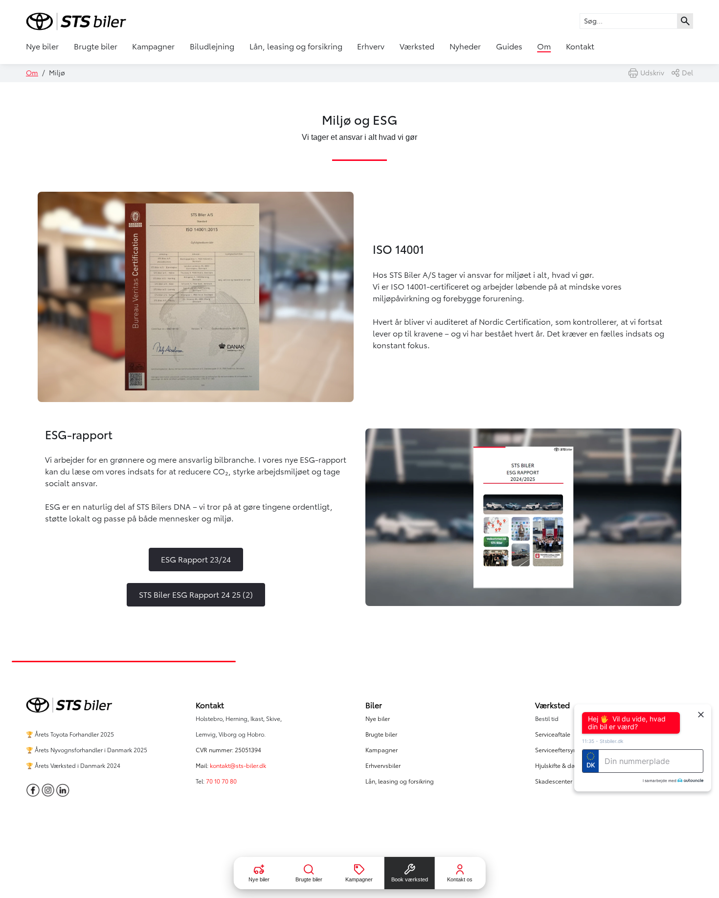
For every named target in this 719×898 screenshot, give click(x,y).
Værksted (417, 46)
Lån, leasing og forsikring (295, 46)
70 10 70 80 (222, 781)
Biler (373, 705)
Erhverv (370, 46)
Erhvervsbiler (383, 765)
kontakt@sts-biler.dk (238, 765)
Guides (509, 46)
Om (544, 46)
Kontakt (580, 46)
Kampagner (153, 46)
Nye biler (42, 46)
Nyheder (465, 46)
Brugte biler (95, 46)
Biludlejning (212, 46)
